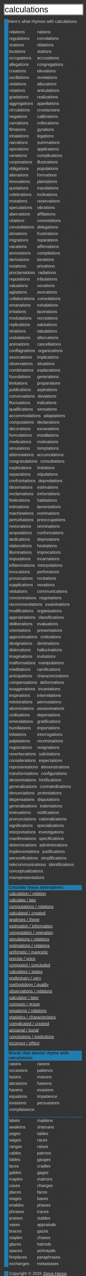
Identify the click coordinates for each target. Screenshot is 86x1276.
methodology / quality (29, 984)
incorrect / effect (24, 1043)
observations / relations (30, 991)
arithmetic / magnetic (28, 952)
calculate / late (22, 900)
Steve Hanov (55, 1273)
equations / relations (28, 1010)
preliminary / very (25, 978)
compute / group (24, 1004)
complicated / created (29, 1023)
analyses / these (24, 919)
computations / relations (31, 906)
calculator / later (24, 997)
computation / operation (31, 932)
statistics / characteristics (32, 1017)
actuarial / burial (24, 1030)
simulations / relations (29, 939)
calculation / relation (27, 893)
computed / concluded (29, 965)
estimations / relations (29, 945)
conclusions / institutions (31, 1036)
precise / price (22, 958)
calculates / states (26, 971)
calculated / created (27, 913)
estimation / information (31, 926)
